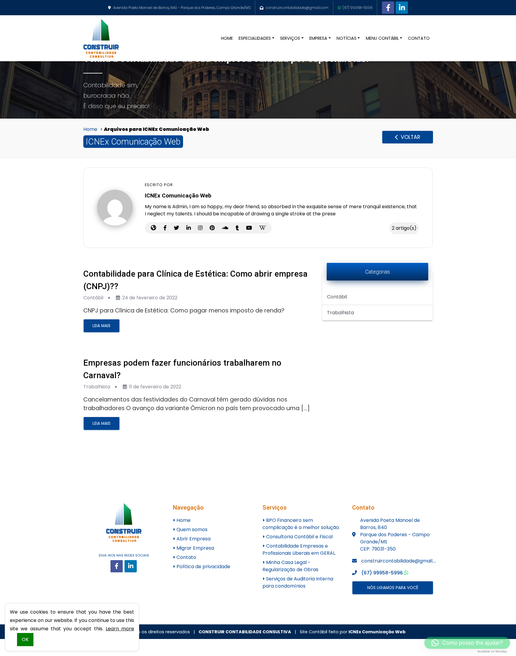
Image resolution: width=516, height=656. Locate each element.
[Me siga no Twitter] (176, 228)
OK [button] (25, 639)
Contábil (93, 297)
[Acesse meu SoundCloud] (225, 228)
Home (90, 129)
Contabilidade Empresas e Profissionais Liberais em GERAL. (299, 549)
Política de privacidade (202, 566)
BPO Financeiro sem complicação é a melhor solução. (301, 524)
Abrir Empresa (193, 538)
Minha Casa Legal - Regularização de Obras (290, 566)
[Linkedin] (402, 7)
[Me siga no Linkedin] (188, 228)
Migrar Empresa (194, 548)
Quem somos (191, 529)
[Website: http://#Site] (153, 228)
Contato (185, 557)
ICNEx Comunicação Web (377, 632)
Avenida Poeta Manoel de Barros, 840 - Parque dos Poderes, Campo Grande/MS (182, 7)
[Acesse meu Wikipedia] (262, 228)
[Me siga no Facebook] (165, 228)
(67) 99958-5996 (357, 7)
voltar (409, 137)
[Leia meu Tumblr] (237, 228)
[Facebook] (388, 7)
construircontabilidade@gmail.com (297, 7)
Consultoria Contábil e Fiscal (299, 536)
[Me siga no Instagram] (200, 228)
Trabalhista (96, 386)
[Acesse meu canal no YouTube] (249, 228)
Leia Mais (101, 326)
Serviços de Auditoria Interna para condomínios (297, 582)
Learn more (120, 628)
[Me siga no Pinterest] (212, 228)
